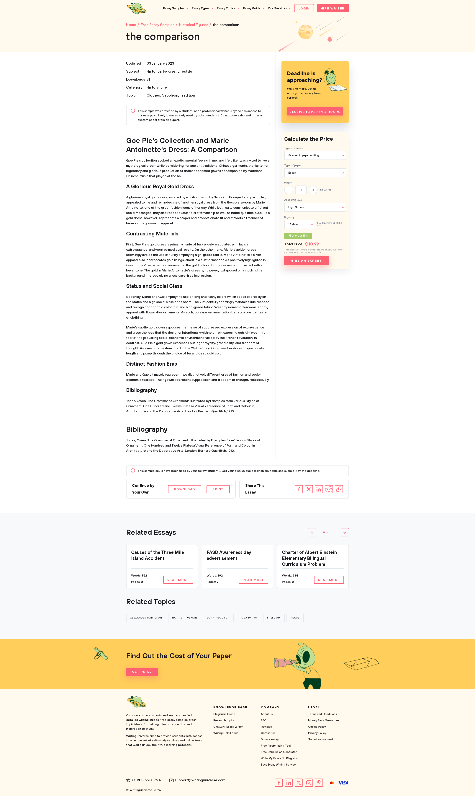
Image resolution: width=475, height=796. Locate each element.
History (153, 87)
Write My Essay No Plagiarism (280, 758)
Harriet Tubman (184, 617)
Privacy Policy (317, 733)
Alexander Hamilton (146, 617)
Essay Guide (252, 8)
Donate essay (270, 739)
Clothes (153, 95)
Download (184, 489)
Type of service (293, 148)
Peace (295, 617)
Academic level (293, 200)
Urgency (289, 217)
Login (304, 8)
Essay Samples (173, 8)
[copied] (339, 489)
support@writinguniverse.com (200, 780)
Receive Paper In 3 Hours (315, 112)
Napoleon (170, 95)
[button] (324, 532)
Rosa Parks (248, 617)
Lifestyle (185, 71)
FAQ (263, 720)
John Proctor (218, 617)
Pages (288, 182)
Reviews (266, 727)
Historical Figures (161, 71)
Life (163, 87)
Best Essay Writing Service (278, 764)
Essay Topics (226, 8)
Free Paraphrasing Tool (276, 746)
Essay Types (200, 8)
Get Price (142, 672)
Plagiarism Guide (224, 714)
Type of (292, 165)
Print (218, 489)
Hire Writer (333, 8)
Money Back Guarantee (323, 720)
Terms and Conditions (322, 714)
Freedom (274, 617)
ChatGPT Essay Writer (228, 727)
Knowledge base (230, 707)
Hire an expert (306, 261)
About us (267, 714)
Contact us (268, 733)
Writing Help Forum (225, 733)
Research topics (224, 720)
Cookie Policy (317, 727)
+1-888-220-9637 (147, 780)
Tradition (187, 95)
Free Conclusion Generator (279, 752)
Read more (178, 580)
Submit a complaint (320, 739)
